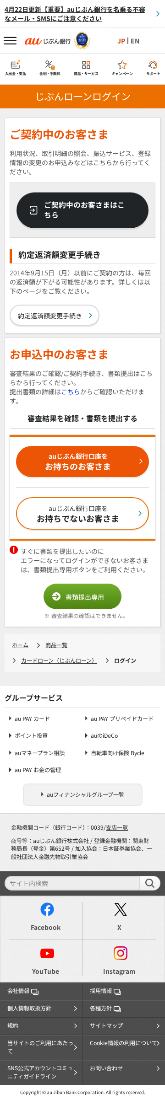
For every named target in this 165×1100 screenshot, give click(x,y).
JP (121, 40)
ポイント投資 (31, 736)
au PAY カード (32, 719)
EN (135, 40)
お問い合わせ (106, 1068)
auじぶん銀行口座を (78, 461)
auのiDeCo (104, 736)
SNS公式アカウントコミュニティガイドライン (40, 1072)
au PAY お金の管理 (38, 770)
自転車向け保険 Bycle (117, 753)
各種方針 (101, 1008)
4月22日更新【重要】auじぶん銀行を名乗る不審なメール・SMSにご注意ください (75, 14)
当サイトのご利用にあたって (40, 1047)
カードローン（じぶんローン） (59, 660)
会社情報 (18, 991)
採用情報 (101, 991)
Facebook (45, 927)
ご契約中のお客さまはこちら (84, 209)
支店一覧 (117, 827)
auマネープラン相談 (40, 753)
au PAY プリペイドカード (122, 719)
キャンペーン (122, 73)
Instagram (119, 971)
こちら (70, 391)
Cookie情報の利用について (123, 1043)
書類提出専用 (85, 596)
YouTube (45, 971)
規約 (12, 1025)
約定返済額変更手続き (50, 315)
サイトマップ (106, 1025)
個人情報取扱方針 (29, 1008)
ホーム (20, 645)
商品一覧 (56, 645)
